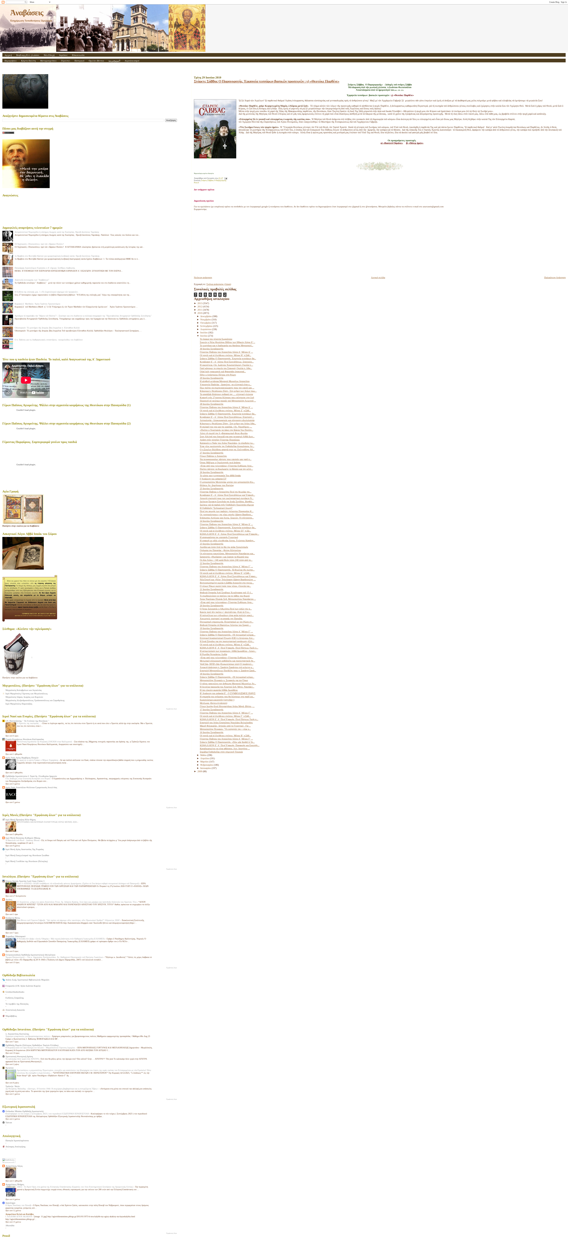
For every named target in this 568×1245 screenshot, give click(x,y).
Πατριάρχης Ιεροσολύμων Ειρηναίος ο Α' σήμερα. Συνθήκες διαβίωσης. (45, 268)
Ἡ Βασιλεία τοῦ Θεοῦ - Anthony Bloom (22, 840)
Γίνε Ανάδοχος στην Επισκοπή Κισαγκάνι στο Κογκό (28, 778)
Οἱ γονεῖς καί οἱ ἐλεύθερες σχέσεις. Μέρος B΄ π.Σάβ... (225, 735)
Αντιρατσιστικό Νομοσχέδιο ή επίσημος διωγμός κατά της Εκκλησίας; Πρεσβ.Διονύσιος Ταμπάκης (57, 232)
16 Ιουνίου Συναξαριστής (211, 732)
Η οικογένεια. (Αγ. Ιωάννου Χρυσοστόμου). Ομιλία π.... (226, 365)
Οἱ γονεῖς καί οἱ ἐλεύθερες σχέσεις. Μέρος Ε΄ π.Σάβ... (225, 573)
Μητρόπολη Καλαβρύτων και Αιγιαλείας (23, 690)
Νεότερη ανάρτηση (203, 277)
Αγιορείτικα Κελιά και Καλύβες (19, 1214)
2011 (200, 310)
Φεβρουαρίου (207, 765)
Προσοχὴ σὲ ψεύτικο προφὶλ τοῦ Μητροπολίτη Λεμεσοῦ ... (228, 401)
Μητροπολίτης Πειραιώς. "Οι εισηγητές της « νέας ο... (225, 729)
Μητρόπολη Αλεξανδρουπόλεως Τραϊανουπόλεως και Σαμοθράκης (35, 700)
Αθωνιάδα (9, 1225)
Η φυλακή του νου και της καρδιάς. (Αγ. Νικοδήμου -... (226, 427)
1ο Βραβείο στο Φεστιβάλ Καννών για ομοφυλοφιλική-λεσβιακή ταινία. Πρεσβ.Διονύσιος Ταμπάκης (57, 256)
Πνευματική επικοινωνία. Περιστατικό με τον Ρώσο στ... (226, 622)
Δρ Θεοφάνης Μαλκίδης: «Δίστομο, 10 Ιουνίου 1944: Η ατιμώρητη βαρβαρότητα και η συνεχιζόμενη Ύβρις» (52, 1089)
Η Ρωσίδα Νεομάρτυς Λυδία (213, 654)
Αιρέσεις (63, 54)
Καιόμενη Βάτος (12, 918)
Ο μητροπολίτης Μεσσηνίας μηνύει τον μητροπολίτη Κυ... (227, 482)
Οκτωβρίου (206, 323)
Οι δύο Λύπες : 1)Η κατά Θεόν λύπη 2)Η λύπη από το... (226, 560)
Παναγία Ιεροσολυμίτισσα (17, 1140)
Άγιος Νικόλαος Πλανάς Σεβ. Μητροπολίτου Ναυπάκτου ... (228, 599)
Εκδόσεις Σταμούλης (14, 998)
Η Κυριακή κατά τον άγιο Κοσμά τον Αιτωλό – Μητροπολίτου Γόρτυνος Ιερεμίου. (40, 1048)
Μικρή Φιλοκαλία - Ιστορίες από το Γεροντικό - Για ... (225, 726)
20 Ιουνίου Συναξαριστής (211, 605)
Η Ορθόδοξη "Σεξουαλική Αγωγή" (216, 508)
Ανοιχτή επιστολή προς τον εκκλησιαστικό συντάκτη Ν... (227, 498)
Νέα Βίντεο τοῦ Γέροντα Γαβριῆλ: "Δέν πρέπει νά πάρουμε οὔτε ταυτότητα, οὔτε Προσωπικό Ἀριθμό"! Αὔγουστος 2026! (68, 920)
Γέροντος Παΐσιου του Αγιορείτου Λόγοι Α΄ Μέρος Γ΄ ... (226, 566)
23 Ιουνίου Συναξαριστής (211, 544)
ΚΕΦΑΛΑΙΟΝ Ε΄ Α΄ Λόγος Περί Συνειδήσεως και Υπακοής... (229, 534)
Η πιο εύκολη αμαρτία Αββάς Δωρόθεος (219, 690)
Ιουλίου (204, 332)
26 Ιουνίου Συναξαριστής (211, 472)
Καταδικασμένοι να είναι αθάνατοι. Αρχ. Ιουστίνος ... (225, 748)
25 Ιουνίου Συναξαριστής (211, 488)
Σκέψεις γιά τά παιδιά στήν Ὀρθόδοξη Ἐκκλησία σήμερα (227, 505)
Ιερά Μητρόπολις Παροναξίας (18, 704)
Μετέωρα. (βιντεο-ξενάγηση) (213, 703)
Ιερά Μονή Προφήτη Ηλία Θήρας (20, 819)
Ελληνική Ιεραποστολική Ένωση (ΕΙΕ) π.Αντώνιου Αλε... (227, 638)
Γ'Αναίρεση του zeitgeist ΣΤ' (213, 479)
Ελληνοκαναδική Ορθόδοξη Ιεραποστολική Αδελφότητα (30, 955)
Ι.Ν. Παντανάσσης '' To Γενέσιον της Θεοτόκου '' (27, 721)
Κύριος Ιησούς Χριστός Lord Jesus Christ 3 (24, 881)
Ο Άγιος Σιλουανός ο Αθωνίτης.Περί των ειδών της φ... (226, 609)
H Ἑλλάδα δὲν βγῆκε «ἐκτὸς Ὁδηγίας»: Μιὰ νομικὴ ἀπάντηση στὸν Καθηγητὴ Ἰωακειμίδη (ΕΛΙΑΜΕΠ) (61, 939)
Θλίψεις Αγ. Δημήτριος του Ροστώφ (217, 485)
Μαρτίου (204, 761)
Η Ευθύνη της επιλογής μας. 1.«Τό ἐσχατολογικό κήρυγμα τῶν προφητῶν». (47, 292)
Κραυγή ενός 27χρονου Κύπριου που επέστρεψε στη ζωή (227, 397)
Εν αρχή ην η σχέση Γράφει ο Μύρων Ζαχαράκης (38, 760)
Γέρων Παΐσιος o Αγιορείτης (213, 456)
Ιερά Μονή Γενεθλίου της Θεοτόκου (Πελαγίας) (26, 861)
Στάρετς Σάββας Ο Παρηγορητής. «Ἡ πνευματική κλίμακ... (227, 635)
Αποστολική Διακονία (15, 1010)
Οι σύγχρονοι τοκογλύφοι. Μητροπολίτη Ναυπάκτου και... (227, 553)
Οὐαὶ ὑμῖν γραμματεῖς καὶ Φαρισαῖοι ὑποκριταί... (223, 371)
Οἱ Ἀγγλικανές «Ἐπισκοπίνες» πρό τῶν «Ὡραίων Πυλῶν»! (39, 244)
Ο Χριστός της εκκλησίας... (29, 723)
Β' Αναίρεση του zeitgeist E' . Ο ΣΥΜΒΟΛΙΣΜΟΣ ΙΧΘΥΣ (227, 693)
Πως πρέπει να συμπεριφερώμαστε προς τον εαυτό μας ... (227, 388)
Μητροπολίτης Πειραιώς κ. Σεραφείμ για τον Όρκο (224, 680)
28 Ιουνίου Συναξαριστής (211, 404)
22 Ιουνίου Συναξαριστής (211, 563)
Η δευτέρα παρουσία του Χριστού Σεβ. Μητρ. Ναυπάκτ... (227, 687)
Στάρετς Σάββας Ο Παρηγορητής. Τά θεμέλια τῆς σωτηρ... (227, 570)
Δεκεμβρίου (206, 316)
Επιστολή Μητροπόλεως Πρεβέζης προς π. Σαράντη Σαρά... (228, 670)
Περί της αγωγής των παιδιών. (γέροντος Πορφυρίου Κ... (227, 511)
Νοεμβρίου (206, 319)
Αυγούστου (206, 329)
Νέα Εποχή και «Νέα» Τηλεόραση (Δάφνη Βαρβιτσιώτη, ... (228, 579)
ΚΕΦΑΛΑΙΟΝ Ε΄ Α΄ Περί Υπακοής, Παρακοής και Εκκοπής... (229, 745)
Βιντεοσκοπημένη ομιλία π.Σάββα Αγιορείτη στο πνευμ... (227, 583)
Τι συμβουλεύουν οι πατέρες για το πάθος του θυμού (225, 596)
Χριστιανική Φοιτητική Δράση (19, 1056)
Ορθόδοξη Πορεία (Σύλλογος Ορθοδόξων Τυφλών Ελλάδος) (32, 1045)
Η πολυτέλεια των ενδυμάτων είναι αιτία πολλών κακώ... (227, 615)
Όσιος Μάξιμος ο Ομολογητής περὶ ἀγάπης (220, 462)
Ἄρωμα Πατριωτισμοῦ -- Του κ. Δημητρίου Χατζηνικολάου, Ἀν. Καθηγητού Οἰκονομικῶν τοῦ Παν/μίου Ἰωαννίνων (54, 957)
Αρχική (8, 54)
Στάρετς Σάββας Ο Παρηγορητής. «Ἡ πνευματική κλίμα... (227, 677)
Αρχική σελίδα (378, 277)
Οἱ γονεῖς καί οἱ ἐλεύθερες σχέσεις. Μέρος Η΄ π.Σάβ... (225, 355)
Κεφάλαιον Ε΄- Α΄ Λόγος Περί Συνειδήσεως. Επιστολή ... (227, 417)
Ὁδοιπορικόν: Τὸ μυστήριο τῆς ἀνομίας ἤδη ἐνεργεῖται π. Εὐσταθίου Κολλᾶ (47, 328)
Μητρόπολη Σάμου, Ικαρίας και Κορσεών (24, 697)
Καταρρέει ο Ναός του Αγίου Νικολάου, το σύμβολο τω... (227, 443)
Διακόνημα (10, 1203)
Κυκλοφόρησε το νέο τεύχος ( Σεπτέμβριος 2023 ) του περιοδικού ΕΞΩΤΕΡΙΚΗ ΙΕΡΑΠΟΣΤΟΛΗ (47, 1114)
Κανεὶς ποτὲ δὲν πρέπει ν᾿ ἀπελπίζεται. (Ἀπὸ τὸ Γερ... (225, 612)
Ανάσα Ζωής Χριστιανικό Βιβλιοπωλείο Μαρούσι (27, 980)
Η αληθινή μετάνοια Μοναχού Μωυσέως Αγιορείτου (225, 381)
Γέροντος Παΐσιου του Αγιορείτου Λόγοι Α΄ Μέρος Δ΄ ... (226, 352)
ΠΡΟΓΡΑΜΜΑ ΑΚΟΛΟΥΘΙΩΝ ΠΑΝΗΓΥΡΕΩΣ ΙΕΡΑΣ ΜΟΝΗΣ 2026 (47, 822)
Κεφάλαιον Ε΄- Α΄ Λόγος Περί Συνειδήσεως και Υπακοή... (227, 495)
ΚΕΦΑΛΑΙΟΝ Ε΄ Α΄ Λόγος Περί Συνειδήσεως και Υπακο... (228, 576)
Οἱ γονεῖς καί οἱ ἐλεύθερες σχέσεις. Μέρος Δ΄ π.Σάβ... (225, 644)
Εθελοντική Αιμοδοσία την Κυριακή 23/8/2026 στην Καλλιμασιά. (45, 742)
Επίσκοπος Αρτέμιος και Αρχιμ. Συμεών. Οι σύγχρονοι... (227, 518)
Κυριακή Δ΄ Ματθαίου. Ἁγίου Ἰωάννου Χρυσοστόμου (37, 304)
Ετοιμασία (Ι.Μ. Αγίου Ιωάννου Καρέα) (23, 986)
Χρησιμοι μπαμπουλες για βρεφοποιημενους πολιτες (28, 1036)
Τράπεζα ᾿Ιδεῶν (12, 1086)
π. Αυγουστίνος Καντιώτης (17, 1034)
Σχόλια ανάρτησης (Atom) (218, 284)
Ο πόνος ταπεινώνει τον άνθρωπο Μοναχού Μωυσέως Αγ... (228, 683)
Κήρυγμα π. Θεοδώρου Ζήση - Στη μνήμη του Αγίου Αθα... (228, 423)
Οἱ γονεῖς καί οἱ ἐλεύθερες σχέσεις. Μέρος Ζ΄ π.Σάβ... (225, 410)
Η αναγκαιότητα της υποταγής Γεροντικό (219, 537)
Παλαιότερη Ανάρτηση (555, 277)
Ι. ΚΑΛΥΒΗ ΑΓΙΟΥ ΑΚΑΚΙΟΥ (19, 1216)
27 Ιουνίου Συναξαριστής (211, 453)
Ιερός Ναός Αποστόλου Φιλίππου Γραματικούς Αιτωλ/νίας (31, 787)
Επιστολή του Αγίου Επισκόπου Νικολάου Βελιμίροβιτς (226, 722)
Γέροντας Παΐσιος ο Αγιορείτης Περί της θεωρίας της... (225, 492)
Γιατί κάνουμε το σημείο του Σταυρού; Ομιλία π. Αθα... (226, 368)
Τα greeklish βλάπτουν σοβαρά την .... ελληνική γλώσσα (226, 394)
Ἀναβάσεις (26, 12)
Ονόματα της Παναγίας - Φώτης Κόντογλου (220, 550)
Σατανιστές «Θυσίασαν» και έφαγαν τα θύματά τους (224, 557)
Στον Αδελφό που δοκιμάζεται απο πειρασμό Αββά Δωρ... (227, 436)
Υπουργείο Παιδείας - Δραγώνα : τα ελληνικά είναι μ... (225, 384)
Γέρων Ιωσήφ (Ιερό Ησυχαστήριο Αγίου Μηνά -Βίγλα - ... (227, 706)
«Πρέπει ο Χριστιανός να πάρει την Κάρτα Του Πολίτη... (226, 430)
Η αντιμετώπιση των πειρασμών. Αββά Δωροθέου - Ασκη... (228, 651)
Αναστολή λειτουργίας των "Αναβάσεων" (32, 280)
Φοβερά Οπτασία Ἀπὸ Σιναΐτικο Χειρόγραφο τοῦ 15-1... (226, 592)
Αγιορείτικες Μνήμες (14, 1184)
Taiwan (8, 1122)
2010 (200, 313)
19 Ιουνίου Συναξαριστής (211, 628)
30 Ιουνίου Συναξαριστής (211, 349)
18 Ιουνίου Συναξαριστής (211, 674)
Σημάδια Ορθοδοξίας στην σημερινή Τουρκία (221, 752)
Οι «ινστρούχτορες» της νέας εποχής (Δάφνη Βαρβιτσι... (226, 514)
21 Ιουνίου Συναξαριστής (211, 589)
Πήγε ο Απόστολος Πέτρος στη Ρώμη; (218, 375)
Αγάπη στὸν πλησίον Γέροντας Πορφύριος (220, 440)
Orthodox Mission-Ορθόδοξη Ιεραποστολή (24, 1111)
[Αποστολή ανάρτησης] (225, 178)
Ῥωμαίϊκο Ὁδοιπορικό (15, 936)
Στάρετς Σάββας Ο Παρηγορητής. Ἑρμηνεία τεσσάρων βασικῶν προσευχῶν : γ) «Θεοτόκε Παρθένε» (266, 81)
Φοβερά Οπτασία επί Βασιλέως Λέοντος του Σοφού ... (225, 625)
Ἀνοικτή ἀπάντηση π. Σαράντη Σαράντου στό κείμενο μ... (227, 667)
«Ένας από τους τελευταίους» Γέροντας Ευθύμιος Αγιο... (226, 466)
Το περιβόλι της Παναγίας (17, 1004)
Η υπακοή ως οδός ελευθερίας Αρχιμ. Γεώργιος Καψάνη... (227, 540)
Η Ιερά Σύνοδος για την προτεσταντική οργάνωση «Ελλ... (227, 641)
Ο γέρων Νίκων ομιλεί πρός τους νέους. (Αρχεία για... (225, 586)
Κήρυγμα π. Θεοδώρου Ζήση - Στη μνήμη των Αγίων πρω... (228, 391)
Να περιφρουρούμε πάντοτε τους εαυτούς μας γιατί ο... (225, 459)
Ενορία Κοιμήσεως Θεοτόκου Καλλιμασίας (24, 739)
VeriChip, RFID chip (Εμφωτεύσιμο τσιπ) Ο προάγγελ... (226, 664)
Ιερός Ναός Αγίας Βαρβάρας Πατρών (21, 758)
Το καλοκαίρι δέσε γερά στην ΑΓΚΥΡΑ (22, 1059)
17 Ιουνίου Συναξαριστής (211, 709)
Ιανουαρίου (206, 768)
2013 (200, 303)
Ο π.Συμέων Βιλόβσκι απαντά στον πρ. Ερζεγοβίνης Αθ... (227, 449)
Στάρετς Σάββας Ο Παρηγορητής (213, 180)
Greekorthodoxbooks (14, 992)
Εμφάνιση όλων (171, 709)
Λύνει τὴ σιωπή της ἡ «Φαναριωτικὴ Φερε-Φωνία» (224, 433)
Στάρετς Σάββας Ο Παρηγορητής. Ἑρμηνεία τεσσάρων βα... (228, 358)
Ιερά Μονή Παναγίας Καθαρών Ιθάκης (22, 838)
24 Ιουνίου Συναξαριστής (211, 521)
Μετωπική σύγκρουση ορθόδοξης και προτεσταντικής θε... (227, 661)
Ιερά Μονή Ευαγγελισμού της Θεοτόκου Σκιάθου (27, 855)
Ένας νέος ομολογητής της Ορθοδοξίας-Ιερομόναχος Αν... (227, 446)
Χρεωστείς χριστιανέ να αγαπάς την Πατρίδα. (221, 618)
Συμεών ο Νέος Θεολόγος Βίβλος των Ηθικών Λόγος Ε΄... (227, 342)
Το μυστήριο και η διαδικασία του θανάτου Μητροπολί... (226, 345)
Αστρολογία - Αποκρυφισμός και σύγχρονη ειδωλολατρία (227, 420)
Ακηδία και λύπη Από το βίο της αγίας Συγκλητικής (224, 547)
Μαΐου (203, 755)
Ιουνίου (204, 336)
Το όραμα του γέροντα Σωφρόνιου (216, 339)
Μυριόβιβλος (11, 1016)
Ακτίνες (8, 899)
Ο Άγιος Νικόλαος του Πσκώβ (18, 1205)
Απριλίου (205, 758)
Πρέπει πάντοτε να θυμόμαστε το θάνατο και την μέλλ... (226, 469)
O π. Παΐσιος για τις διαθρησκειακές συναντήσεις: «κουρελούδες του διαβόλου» (49, 340)
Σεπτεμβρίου (206, 326)
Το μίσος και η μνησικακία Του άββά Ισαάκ (220, 475)
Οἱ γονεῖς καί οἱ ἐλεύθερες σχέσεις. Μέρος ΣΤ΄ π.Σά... (225, 531)
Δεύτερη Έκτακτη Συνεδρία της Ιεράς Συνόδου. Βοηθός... (227, 501)
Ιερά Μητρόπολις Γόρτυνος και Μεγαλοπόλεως (26, 693)
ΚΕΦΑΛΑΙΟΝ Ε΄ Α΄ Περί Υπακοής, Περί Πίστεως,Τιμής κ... (229, 648)
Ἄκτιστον (9, 1068)
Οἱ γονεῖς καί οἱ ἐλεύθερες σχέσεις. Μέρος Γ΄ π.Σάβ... (225, 716)
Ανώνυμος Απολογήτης (15, 1146)
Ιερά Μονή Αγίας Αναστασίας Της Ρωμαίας (24, 849)
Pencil (196, 183)
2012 (200, 306)
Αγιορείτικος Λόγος (14, 1166)
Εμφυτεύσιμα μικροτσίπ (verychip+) (217, 700)
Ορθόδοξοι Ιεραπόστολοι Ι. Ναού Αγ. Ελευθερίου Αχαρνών (31, 776)
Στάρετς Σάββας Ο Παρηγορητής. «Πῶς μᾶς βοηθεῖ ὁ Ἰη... (227, 742)
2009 (200, 771)
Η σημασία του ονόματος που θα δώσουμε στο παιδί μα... (227, 696)
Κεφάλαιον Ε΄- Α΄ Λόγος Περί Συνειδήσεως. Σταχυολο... (227, 362)
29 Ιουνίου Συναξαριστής (211, 378)
